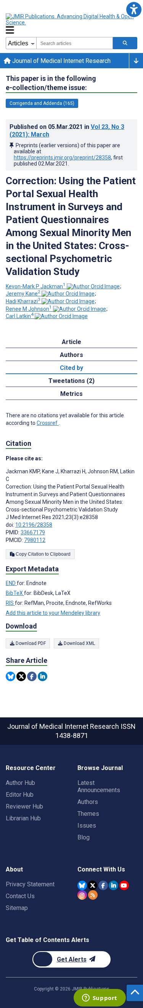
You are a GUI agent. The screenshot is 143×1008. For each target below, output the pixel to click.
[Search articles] (125, 43)
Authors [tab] (71, 355)
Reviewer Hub (24, 806)
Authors (87, 801)
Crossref (48, 423)
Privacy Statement (30, 884)
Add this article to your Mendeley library (53, 613)
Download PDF (30, 643)
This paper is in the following (51, 83)
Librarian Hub (23, 818)
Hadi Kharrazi (23, 301)
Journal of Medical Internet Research (61, 60)
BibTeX (15, 593)
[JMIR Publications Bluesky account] (82, 885)
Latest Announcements (98, 786)
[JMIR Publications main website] (70, 19)
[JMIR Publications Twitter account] (92, 885)
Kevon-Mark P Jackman (36, 286)
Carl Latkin (20, 316)
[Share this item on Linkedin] (42, 676)
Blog (83, 837)
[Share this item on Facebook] (32, 676)
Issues (86, 825)
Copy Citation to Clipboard (42, 554)
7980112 (34, 540)
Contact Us (20, 896)
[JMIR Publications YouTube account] (124, 885)
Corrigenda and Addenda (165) (42, 103)
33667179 (33, 532)
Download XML (79, 643)
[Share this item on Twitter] (21, 676)
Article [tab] (71, 342)
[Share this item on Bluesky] (10, 676)
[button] (133, 9)
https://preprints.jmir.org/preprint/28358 (62, 157)
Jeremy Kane (23, 294)
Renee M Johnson (29, 309)
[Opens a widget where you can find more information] (99, 998)
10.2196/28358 (33, 525)
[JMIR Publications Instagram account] (82, 895)
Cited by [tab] (71, 367)
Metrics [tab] (71, 393)
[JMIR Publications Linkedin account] (113, 885)
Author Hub (20, 782)
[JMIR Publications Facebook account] (103, 885)
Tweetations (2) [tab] (71, 380)
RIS (10, 603)
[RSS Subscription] (93, 895)
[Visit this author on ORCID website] (93, 286)
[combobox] (74, 43)
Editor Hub (20, 794)
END (11, 583)
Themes (88, 813)
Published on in (67, 130)
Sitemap (17, 908)
